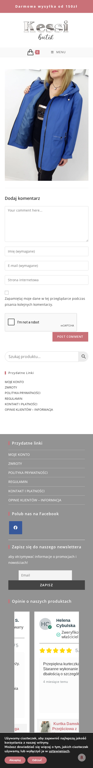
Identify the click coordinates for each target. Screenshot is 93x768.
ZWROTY (11, 387)
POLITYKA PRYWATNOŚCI (23, 393)
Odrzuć (37, 760)
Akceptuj (15, 760)
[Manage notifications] (82, 757)
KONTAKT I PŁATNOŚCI (21, 404)
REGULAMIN (13, 398)
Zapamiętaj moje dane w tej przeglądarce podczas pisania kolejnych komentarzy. (45, 301)
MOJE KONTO (14, 382)
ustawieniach (59, 751)
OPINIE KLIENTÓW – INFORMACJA (29, 409)
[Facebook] (15, 527)
